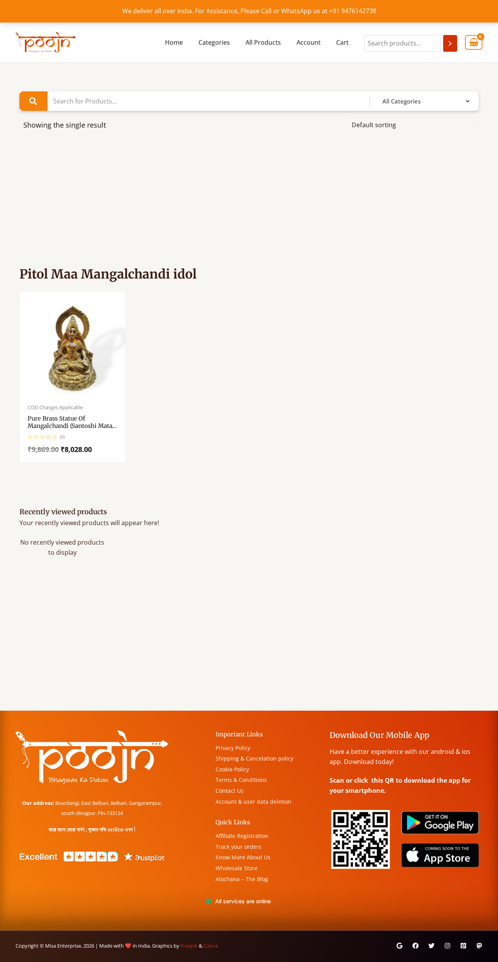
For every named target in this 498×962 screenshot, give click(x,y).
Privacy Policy (233, 748)
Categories (214, 42)
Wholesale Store (237, 868)
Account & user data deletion (253, 801)
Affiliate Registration (242, 835)
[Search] (450, 43)
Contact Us (230, 790)
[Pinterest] (463, 946)
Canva (210, 945)
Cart (342, 42)
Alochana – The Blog (242, 879)
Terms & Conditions (241, 779)
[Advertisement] (249, 202)
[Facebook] (415, 946)
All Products (263, 42)
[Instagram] (447, 946)
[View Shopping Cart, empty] (473, 42)
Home (174, 42)
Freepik (189, 945)
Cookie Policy (232, 769)
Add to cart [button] (80, 395)
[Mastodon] (479, 946)
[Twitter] (431, 946)
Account (308, 42)
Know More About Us (243, 857)
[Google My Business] (399, 946)
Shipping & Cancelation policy (254, 758)
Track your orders (238, 846)
